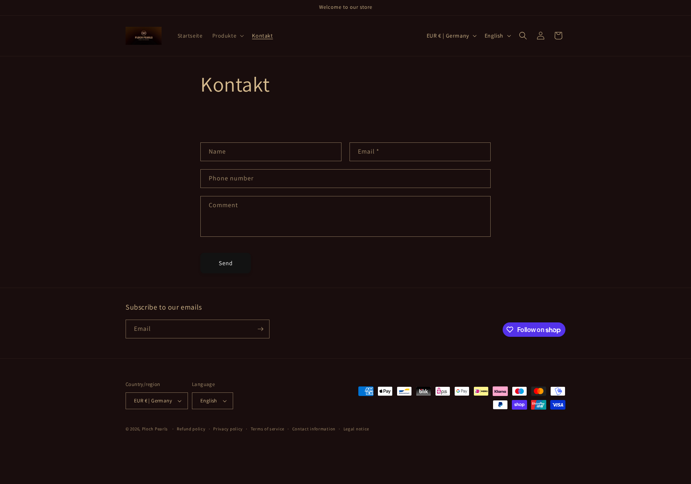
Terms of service (267, 429)
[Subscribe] (260, 329)
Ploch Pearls (155, 429)
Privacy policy (228, 429)
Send (226, 263)
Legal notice (356, 429)
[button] (228, 35)
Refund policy (191, 429)
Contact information (314, 429)
